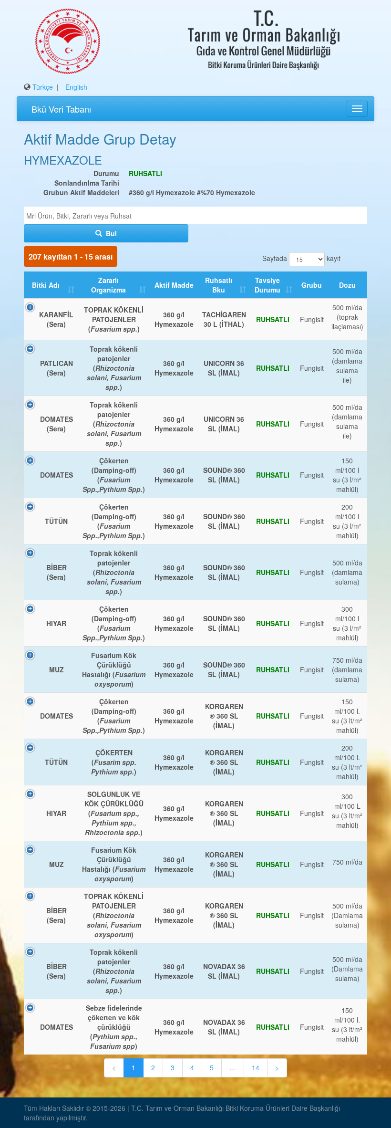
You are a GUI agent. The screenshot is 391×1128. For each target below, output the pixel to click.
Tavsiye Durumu (267, 284)
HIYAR (56, 623)
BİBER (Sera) (56, 572)
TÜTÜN (56, 521)
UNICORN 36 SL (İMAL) (224, 367)
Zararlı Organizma (108, 284)
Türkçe (42, 87)
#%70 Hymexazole (226, 192)
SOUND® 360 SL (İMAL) (224, 474)
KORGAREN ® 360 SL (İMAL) (224, 715)
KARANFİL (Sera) (56, 319)
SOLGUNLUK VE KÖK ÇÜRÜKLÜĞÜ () (114, 813)
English (76, 87)
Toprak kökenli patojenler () (114, 368)
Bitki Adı (46, 285)
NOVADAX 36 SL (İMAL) (224, 971)
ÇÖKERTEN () (113, 762)
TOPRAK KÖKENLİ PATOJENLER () (114, 319)
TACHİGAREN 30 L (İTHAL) (224, 319)
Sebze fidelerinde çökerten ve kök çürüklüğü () (114, 1027)
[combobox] (195, 215)
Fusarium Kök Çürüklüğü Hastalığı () (113, 669)
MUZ (56, 669)
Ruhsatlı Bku (218, 284)
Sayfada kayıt (300, 258)
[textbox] (198, 215)
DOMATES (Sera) (56, 423)
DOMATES (56, 475)
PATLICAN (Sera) (56, 367)
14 (255, 1067)
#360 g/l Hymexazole (162, 192)
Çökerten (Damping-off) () (113, 475)
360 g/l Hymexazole (174, 319)
